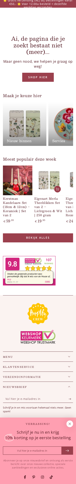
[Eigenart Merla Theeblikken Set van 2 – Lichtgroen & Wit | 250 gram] (49, 180)
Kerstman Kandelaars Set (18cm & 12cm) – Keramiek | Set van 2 (16, 206)
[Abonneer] (71, 399)
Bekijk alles (38, 237)
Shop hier (38, 77)
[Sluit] (69, 424)
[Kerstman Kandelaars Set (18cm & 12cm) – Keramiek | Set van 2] (17, 180)
